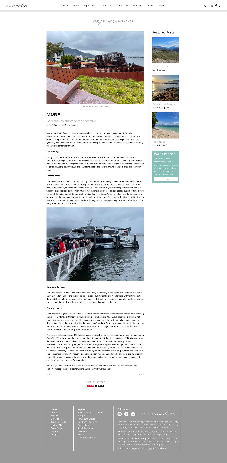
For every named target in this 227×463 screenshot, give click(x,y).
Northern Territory (87, 421)
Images (161, 5)
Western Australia (86, 437)
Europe (81, 415)
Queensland (83, 425)
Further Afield (122, 5)
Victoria (81, 434)
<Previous (51, 374)
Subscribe (166, 179)
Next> (141, 374)
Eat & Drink (137, 5)
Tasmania (82, 431)
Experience (89, 5)
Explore (76, 5)
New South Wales (86, 418)
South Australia (85, 428)
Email (100, 386)
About (65, 5)
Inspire (150, 5)
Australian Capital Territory (91, 412)
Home (54, 409)
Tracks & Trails (105, 5)
